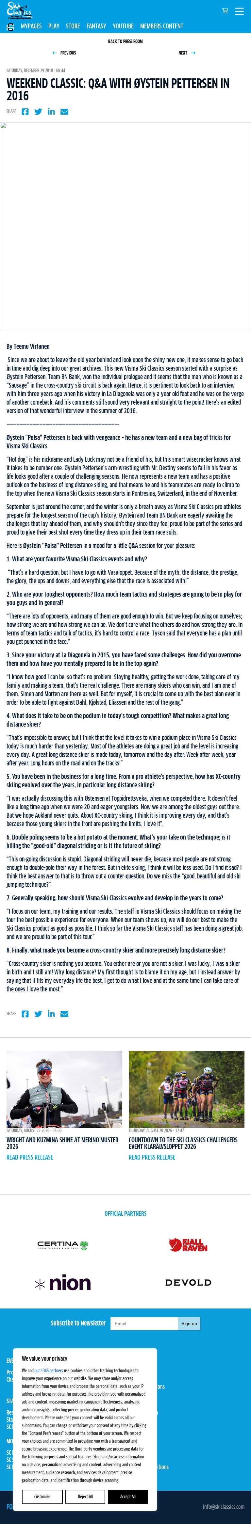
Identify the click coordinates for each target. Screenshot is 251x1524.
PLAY (53, 26)
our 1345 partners (49, 1371)
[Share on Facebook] (25, 112)
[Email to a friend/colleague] (64, 112)
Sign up (189, 1323)
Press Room (137, 1420)
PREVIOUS (67, 53)
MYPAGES (31, 26)
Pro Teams (136, 1373)
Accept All (128, 1497)
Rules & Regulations (145, 1387)
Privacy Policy (140, 1460)
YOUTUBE (123, 26)
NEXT (183, 53)
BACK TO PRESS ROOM (125, 42)
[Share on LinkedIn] (51, 112)
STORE (73, 26)
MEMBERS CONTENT (161, 26)
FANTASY (96, 26)
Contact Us (136, 1453)
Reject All (85, 1497)
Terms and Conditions (147, 1467)
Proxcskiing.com (142, 1413)
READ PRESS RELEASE (30, 1157)
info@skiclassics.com (223, 1507)
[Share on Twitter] (38, 112)
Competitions (139, 1380)
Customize (42, 1497)
